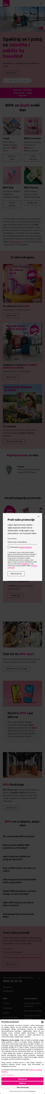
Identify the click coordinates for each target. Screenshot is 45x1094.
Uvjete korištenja (25, 547)
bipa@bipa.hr (26, 564)
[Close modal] (38, 516)
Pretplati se (16, 574)
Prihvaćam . (21, 547)
